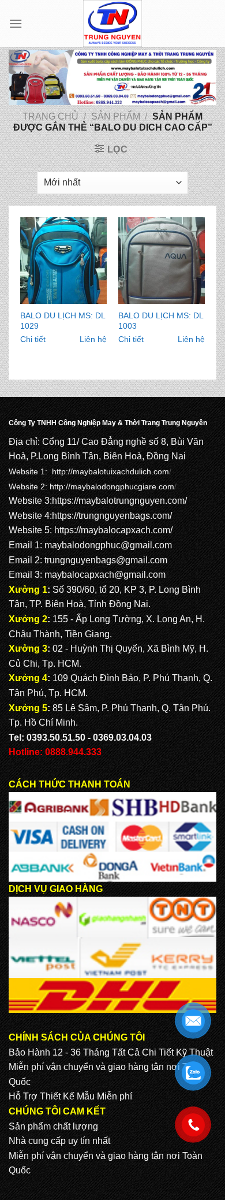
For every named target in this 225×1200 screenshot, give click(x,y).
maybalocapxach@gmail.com (105, 574)
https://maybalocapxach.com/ (113, 530)
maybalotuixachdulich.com (121, 471)
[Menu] (15, 23)
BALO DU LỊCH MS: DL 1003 (160, 320)
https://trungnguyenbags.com (111, 516)
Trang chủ (50, 116)
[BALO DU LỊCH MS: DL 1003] (161, 260)
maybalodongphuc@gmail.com (108, 545)
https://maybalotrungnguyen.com (118, 501)
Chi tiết (33, 339)
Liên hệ (93, 339)
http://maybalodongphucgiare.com (112, 486)
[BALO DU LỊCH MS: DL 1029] (63, 260)
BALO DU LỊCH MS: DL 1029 (62, 320)
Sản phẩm (115, 116)
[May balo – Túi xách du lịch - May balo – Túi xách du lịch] (112, 23)
